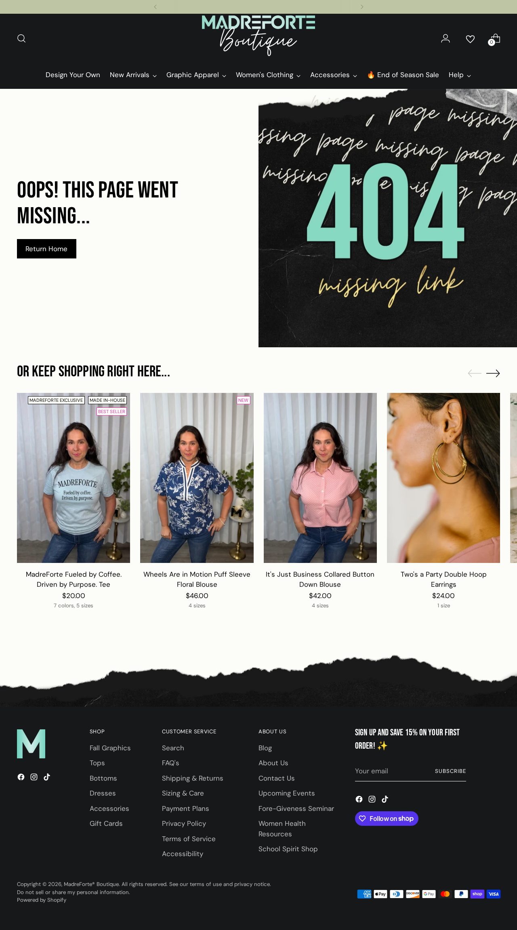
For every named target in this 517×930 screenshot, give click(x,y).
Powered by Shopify (41, 899)
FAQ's (170, 762)
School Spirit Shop (288, 848)
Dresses (103, 793)
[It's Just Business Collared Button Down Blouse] (320, 478)
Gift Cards (106, 823)
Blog (265, 747)
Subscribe (450, 771)
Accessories (109, 808)
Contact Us (276, 778)
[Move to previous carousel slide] (474, 373)
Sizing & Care (183, 793)
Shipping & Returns (192, 778)
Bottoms (103, 778)
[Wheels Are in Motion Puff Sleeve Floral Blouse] (196, 478)
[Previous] (155, 7)
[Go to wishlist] (470, 38)
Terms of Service (189, 838)
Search (173, 747)
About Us (273, 762)
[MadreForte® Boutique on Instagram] (35, 778)
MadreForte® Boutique (91, 884)
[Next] (362, 7)
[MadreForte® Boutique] (258, 38)
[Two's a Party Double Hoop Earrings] (443, 478)
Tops (97, 762)
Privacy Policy (184, 823)
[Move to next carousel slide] (493, 373)
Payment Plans (185, 808)
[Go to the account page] (445, 38)
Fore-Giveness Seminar (296, 808)
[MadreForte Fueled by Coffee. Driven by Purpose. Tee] (73, 478)
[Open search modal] (21, 38)
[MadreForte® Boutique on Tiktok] (48, 778)
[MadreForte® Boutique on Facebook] (22, 778)
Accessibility (182, 853)
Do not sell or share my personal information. (73, 892)
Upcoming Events (286, 793)
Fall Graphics (110, 747)
